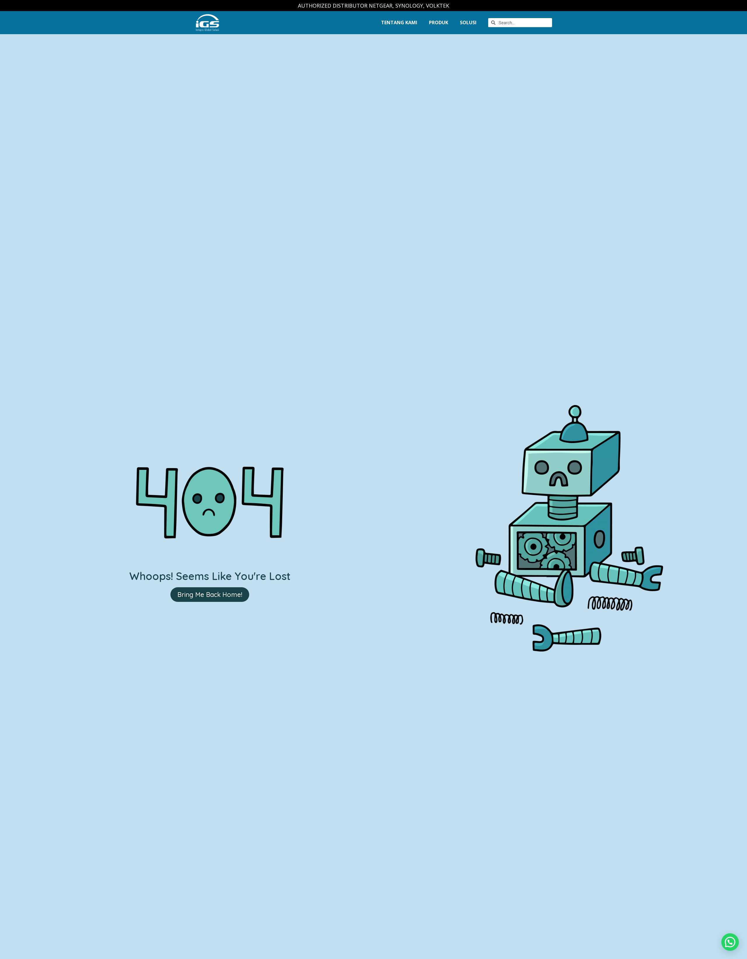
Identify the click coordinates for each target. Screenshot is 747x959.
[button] (209, 594)
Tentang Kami (399, 22)
